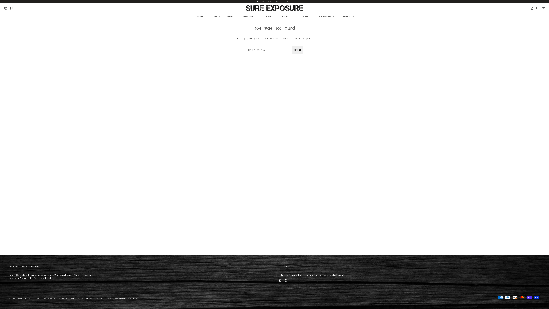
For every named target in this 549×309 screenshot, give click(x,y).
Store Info (346, 16)
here (286, 38)
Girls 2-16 (268, 16)
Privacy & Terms (103, 299)
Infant (285, 16)
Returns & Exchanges (81, 299)
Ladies (214, 16)
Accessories (325, 16)
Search (298, 50)
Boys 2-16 (248, 16)
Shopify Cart (134, 299)
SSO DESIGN (120, 299)
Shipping (63, 299)
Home (200, 16)
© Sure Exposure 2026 (19, 299)
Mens (230, 16)
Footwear (304, 16)
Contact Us (49, 299)
